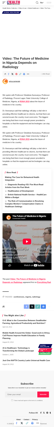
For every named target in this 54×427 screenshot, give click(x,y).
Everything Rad (44, 282)
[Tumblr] (50, 412)
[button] (5, 2)
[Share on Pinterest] (16, 74)
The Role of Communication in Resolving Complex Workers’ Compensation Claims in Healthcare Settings (24, 204)
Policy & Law (43, 350)
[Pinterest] (47, 412)
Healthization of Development (21, 191)
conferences (19, 297)
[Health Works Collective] (13, 2)
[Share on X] (12, 74)
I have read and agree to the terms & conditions (28, 400)
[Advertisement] (27, 35)
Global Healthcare (11, 12)
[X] (43, 412)
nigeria (28, 297)
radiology (36, 297)
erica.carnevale (14, 81)
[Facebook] (41, 412)
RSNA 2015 (25, 101)
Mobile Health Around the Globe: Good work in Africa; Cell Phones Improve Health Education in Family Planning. (26, 335)
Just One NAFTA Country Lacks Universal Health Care (26, 360)
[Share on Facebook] (8, 74)
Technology (45, 353)
